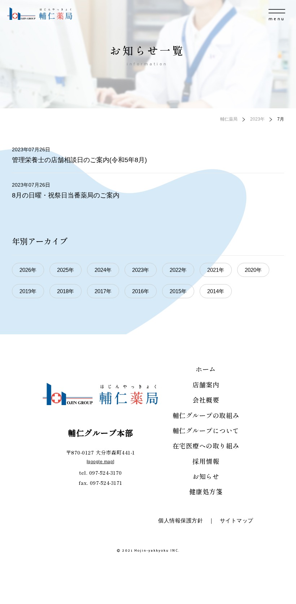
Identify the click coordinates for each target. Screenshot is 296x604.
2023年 (140, 270)
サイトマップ (236, 520)
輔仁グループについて (206, 430)
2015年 (178, 291)
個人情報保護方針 (180, 520)
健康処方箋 (206, 491)
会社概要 (205, 399)
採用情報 (205, 461)
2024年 (103, 270)
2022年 (178, 270)
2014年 (215, 291)
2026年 (27, 270)
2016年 (140, 291)
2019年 (27, 291)
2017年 (103, 291)
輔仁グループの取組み (206, 415)
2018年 (65, 291)
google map (100, 461)
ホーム (206, 369)
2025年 (65, 270)
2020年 (253, 270)
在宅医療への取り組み (206, 445)
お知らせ (205, 476)
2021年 (215, 270)
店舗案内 (205, 384)
